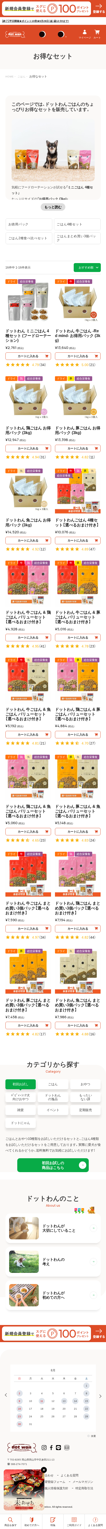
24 (92, 840)
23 (92, 646)
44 (92, 937)
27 (92, 743)
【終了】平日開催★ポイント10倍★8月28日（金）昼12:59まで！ (35, 21)
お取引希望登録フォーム (49, 1482)
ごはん (22, 76)
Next (99, 1395)
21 (92, 365)
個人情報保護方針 (56, 1488)
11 (92, 457)
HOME (9, 76)
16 (92, 1034)
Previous (7, 1395)
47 (92, 549)
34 (43, 365)
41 (43, 646)
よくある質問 (69, 1475)
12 (43, 549)
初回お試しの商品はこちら (53, 1165)
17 (43, 1034)
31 (43, 457)
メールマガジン (82, 1482)
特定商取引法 (84, 1488)
